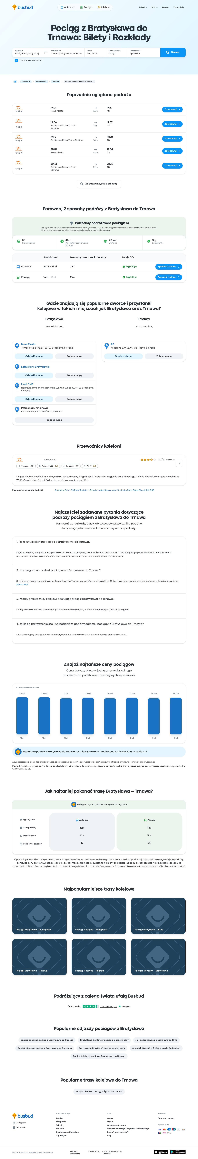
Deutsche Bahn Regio (127, 490)
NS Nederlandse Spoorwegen (103, 490)
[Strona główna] (15, 81)
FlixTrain (75, 490)
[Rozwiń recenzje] (179, 463)
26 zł (82, 835)
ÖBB (152, 490)
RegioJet (84, 490)
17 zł (149, 835)
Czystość (70, 466)
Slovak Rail (50, 460)
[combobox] (27, 52)
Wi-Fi (89, 466)
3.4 (56, 466)
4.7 (77, 466)
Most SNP (27, 384)
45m (82, 828)
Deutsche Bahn (62, 490)
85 (149, 843)
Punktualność (47, 466)
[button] (45, 52)
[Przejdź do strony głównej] (22, 7)
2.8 (94, 466)
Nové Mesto (28, 344)
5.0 (32, 466)
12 (82, 843)
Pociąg (25, 277)
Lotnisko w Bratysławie (35, 367)
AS (112, 344)
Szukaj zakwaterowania (30, 60)
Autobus (26, 267)
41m (149, 828)
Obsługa (24, 466)
